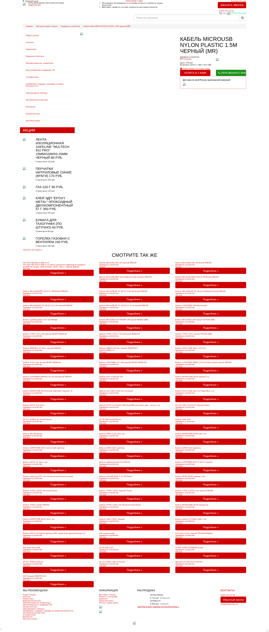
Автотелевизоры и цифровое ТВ (40, 70)
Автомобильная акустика (37, 100)
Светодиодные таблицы (36, 93)
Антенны (30, 42)
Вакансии (127, 19)
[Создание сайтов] (134, 623)
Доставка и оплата (107, 595)
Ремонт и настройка (61, 19)
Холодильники (32, 77)
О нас (243, 1)
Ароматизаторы (33, 114)
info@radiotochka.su (229, 604)
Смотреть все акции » (32, 250)
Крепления (30, 107)
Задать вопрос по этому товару (196, 69)
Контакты (235, 1)
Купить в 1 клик (195, 72)
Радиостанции (32, 35)
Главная (29, 19)
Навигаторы (31, 49)
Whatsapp (241, 13)
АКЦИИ (29, 130)
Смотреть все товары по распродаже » (158, 607)
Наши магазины (106, 601)
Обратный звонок (233, 599)
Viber (224, 13)
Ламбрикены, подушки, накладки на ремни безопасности (48, 611)
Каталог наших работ (85, 19)
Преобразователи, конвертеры (39, 63)
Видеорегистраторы (35, 56)
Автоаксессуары (33, 121)
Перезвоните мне (233, 72)
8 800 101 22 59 (226, 11)
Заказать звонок (232, 5)
